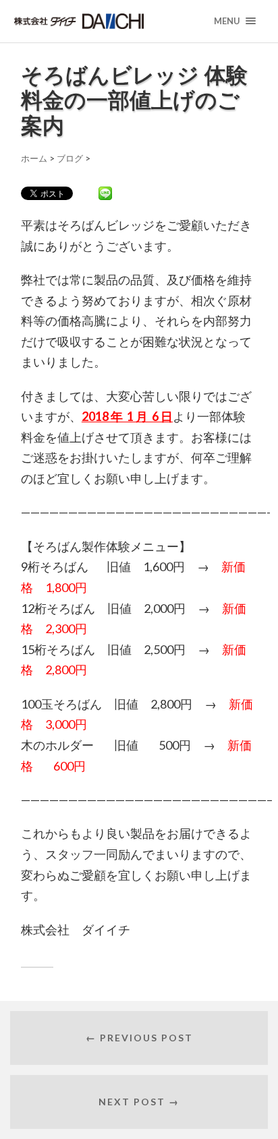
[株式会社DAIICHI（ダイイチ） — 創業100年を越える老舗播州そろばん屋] (104, 21)
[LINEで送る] (105, 192)
